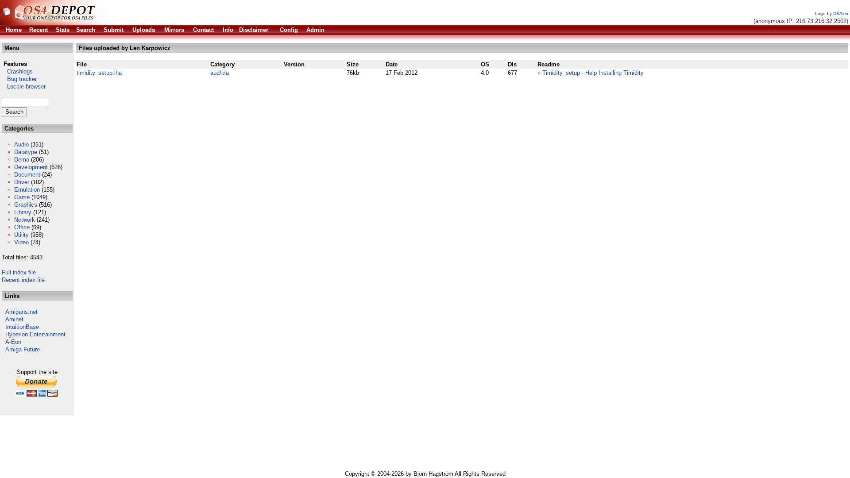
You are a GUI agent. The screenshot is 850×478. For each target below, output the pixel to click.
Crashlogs (17, 71)
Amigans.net (21, 311)
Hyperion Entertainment (35, 334)
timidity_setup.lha (99, 72)
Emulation (27, 189)
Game (22, 197)
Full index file (19, 272)
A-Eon (13, 342)
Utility (21, 234)
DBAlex (840, 13)
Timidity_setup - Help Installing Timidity (593, 72)
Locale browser (24, 86)
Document (27, 174)
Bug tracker (19, 79)
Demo (21, 159)
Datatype (25, 152)
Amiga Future (22, 349)
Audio (21, 144)
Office (22, 227)
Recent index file (23, 280)
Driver (21, 182)
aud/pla (219, 72)
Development (31, 167)
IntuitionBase (22, 327)
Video (21, 242)
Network (24, 219)
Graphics (25, 204)
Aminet (14, 319)
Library (22, 212)
